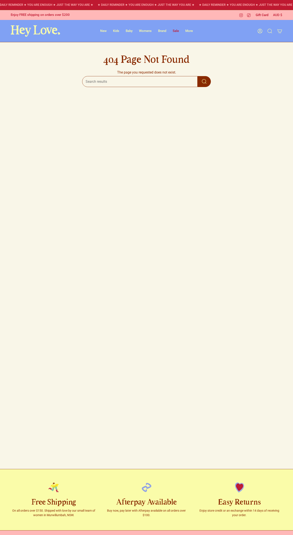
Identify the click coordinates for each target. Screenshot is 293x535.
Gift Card (262, 15)
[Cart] (280, 31)
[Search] (204, 81)
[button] (103, 31)
